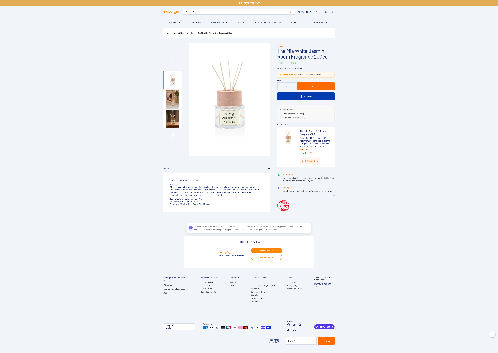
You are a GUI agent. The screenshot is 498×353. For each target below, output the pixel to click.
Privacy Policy (292, 285)
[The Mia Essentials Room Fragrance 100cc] (306, 147)
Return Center (256, 295)
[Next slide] (173, 135)
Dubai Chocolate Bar (208, 292)
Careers (233, 285)
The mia (280, 46)
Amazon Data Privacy (294, 289)
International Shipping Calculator (263, 285)
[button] (326, 12)
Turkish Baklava (207, 282)
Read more (304, 149)
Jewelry (241, 22)
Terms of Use (291, 282)
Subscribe (326, 341)
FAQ (302, 12)
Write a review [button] (266, 250)
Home (168, 33)
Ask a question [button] (266, 257)
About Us (233, 282)
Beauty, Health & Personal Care (268, 22)
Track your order (257, 298)
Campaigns (255, 302)
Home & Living (297, 22)
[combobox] (239, 12)
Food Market (195, 22)
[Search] (291, 12)
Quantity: (280, 81)
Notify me (307, 96)
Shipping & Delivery (258, 292)
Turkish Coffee (206, 289)
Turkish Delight (206, 285)
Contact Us (255, 289)
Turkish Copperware (219, 22)
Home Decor (190, 33)
